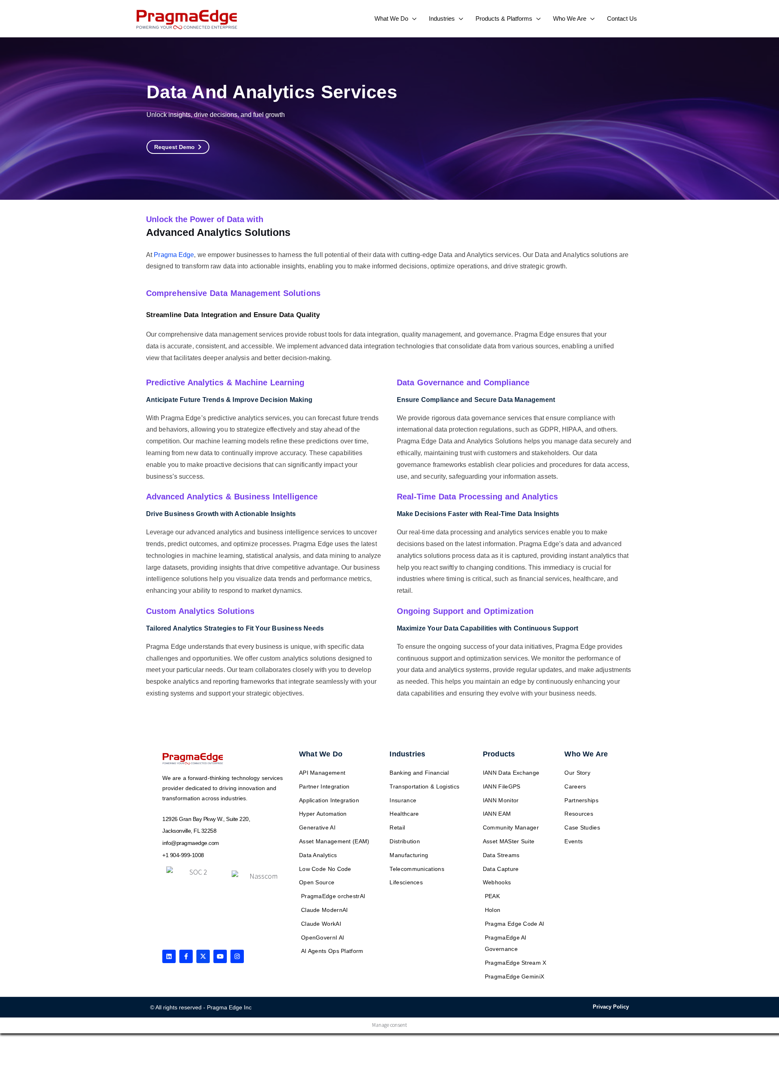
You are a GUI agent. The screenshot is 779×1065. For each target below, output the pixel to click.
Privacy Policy (611, 1007)
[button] (412, 18)
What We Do (320, 754)
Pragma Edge (174, 254)
